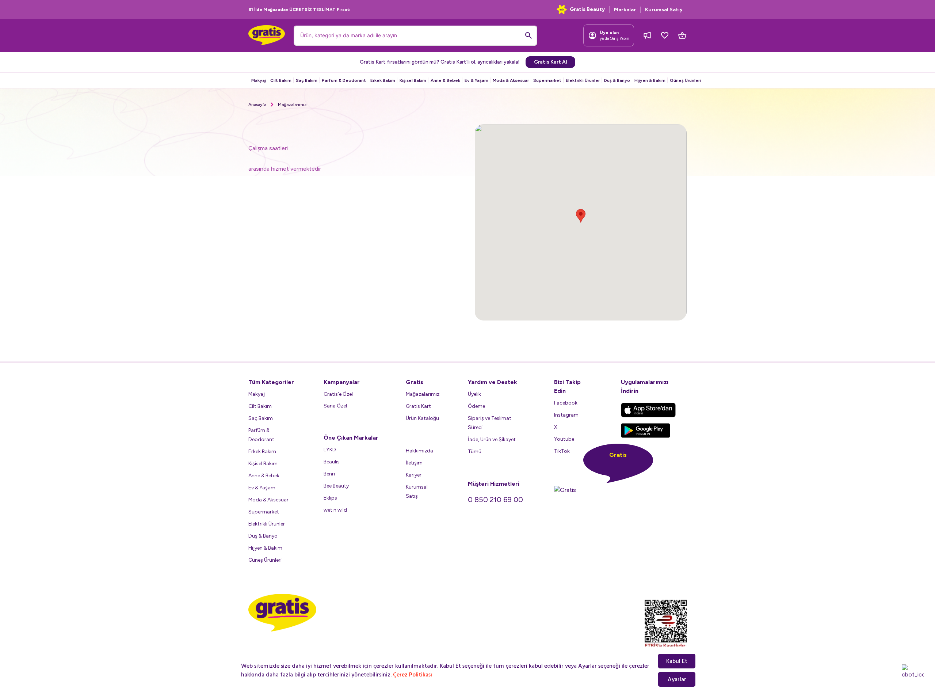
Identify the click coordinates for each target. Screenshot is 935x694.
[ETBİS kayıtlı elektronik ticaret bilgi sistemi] (666, 624)
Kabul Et (676, 661)
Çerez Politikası (412, 674)
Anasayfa (257, 104)
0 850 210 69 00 (495, 499)
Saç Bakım (306, 80)
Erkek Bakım (382, 80)
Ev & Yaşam (476, 80)
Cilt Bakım (280, 80)
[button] (580, 216)
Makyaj (258, 80)
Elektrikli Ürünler (583, 80)
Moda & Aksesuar (511, 80)
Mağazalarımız (292, 104)
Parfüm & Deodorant (344, 80)
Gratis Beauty (587, 9)
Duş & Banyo (617, 80)
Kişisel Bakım (413, 80)
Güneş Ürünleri (685, 80)
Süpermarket (547, 80)
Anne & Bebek (445, 80)
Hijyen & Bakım (649, 80)
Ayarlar (677, 679)
